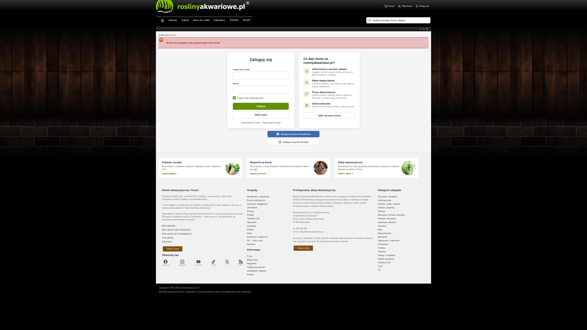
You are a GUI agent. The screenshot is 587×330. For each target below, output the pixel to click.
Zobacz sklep (303, 248)
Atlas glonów (167, 238)
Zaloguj (261, 106)
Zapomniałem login (271, 122)
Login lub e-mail (241, 69)
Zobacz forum (172, 249)
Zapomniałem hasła (250, 122)
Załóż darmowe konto (329, 115)
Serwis (173, 35)
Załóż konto (261, 114)
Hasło (236, 83)
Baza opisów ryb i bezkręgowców (177, 234)
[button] (293, 134)
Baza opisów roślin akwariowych (176, 230)
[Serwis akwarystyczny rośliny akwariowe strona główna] (162, 19)
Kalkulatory (167, 242)
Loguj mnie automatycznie (250, 98)
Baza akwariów (168, 226)
